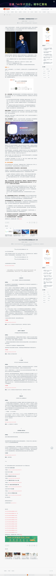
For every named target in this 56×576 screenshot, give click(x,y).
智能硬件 (47, 13)
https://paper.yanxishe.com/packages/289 (14, 478)
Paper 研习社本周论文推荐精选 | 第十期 (11, 511)
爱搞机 (30, 9)
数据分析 (44, 73)
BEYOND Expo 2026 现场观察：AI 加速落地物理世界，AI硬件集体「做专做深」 (48, 49)
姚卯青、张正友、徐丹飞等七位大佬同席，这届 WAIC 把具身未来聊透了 (48, 282)
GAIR (22, 9)
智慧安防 (28, 13)
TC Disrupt (44, 77)
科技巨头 (17, 13)
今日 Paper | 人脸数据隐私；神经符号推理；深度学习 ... (8, 558)
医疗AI (18, 13)
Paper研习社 (7, 551)
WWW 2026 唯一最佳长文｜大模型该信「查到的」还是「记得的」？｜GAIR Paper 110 (48, 279)
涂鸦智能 (7, 228)
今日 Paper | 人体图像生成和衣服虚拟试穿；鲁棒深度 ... (25, 558)
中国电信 (49, 298)
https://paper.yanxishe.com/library (9, 265)
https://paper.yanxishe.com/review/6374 (10, 322)
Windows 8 (44, 296)
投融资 (20, 13)
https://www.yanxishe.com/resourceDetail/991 (15, 495)
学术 (7, 13)
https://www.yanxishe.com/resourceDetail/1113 (15, 469)
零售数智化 (10, 13)
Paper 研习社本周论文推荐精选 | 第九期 (11, 515)
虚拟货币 (44, 300)
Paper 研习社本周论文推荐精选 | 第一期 (11, 532)
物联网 (45, 13)
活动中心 (18, 9)
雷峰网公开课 (13, 9)
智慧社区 (36, 13)
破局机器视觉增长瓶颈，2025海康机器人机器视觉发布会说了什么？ (48, 63)
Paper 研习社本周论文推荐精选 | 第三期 (11, 528)
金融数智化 (13, 13)
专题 (25, 9)
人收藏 (8, 222)
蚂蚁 (48, 77)
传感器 (10, 228)
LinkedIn (44, 71)
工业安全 (42, 13)
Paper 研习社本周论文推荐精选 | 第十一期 (11, 513)
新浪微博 (49, 71)
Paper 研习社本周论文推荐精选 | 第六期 (11, 521)
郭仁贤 (26, 21)
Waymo (48, 294)
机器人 (49, 13)
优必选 (48, 300)
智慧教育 (31, 13)
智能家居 (52, 13)
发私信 (48, 40)
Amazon (44, 294)
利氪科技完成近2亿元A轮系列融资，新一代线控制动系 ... (8, 236)
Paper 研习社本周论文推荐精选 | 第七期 (11, 519)
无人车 (48, 75)
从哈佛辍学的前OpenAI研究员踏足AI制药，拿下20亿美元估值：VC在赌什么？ (48, 286)
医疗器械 (23, 13)
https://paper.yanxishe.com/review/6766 (10, 351)
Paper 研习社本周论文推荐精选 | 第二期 (11, 530)
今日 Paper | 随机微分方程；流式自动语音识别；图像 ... (33, 558)
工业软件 (39, 13)
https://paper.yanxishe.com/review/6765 (10, 387)
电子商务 (44, 302)
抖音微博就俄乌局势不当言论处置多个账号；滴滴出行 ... (17, 236)
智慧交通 (33, 13)
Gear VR (44, 75)
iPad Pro (44, 298)
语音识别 (49, 296)
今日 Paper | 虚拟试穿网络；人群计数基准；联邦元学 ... (17, 558)
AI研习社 (26, 242)
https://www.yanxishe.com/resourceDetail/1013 (15, 486)
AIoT (13, 228)
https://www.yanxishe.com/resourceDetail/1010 (15, 482)
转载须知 (20, 534)
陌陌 (48, 73)
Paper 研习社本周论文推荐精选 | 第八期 (11, 517)
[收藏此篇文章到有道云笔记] (30, 222)
